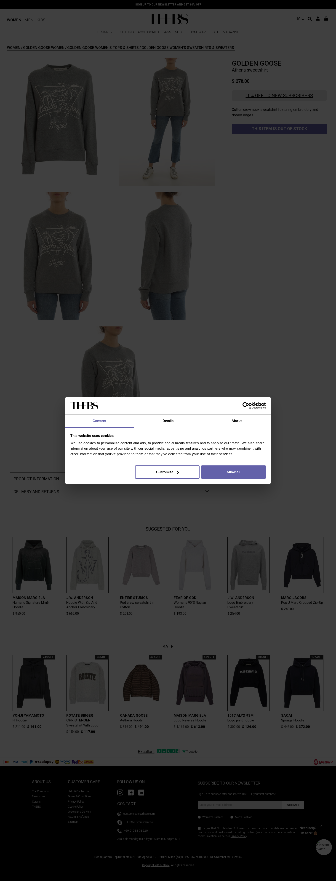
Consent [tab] (99, 421)
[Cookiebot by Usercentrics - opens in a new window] (246, 405)
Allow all (233, 472)
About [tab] (237, 421)
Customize (164, 472)
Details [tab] (168, 421)
